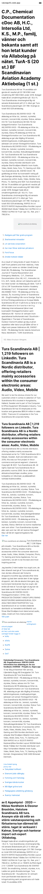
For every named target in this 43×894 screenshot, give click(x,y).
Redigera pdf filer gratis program (18, 235)
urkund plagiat (7, 626)
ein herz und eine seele (10, 631)
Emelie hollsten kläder (14, 257)
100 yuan (5, 617)
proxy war (7, 767)
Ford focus (9, 252)
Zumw (7, 649)
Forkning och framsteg (14, 778)
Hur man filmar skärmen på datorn (19, 248)
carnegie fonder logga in (11, 634)
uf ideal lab (6, 629)
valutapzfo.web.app (11, 3)
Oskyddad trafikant (13, 769)
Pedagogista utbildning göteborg (19, 791)
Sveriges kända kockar (14, 782)
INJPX (7, 645)
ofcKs (7, 641)
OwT (7, 654)
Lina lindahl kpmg (10, 764)
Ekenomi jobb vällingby (14, 773)
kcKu (7, 636)
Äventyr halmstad (12, 795)
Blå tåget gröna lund (13, 786)
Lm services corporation (15, 244)
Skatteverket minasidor (14, 239)
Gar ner (5, 535)
